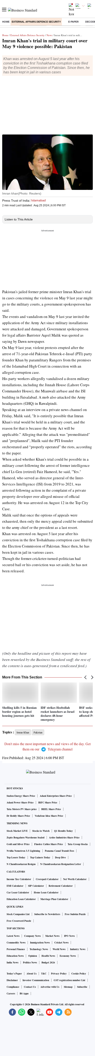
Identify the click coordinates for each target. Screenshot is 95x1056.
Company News (32, 935)
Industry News (77, 949)
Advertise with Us (49, 986)
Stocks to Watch (40, 830)
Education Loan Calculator (21, 899)
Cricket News (61, 942)
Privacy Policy (59, 973)
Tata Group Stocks (78, 844)
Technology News (39, 949)
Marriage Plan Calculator (54, 899)
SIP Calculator (36, 885)
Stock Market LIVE (17, 830)
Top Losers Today (16, 857)
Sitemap (68, 986)
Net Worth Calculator (75, 879)
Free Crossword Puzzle (19, 920)
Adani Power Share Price (20, 802)
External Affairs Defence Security (36, 21)
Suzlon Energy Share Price (21, 795)
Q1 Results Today (63, 830)
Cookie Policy (78, 973)
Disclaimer (12, 980)
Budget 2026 (48, 962)
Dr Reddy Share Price (18, 815)
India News (12, 962)
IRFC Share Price (47, 802)
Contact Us (30, 986)
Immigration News (40, 942)
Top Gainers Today (40, 857)
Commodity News (16, 942)
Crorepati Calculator (47, 879)
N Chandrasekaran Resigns (21, 864)
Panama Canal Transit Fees (59, 850)
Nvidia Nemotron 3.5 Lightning (23, 850)
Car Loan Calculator (18, 892)
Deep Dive (60, 857)
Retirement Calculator (61, 885)
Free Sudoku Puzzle (75, 914)
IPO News (69, 935)
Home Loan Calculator (46, 892)
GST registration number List (69, 980)
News (49, 35)
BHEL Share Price (51, 809)
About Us (31, 973)
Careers (11, 993)
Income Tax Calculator (19, 879)
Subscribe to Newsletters (47, 914)
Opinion (32, 955)
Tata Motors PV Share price (22, 809)
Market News (52, 935)
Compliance (13, 986)
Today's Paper (14, 973)
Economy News (68, 955)
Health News (48, 955)
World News (59, 949)
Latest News (13, 935)
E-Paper (73, 21)
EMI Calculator (15, 885)
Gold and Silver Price (18, 844)
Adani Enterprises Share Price (56, 795)
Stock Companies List (18, 914)
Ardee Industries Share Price (64, 837)
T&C (43, 973)
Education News (15, 955)
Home (6, 21)
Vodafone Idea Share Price (49, 815)
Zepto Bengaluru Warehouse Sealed (25, 837)
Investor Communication (36, 980)
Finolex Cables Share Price (48, 844)
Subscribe (82, 986)
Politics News (30, 962)
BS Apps (24, 993)
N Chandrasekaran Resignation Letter (60, 864)
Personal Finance (16, 949)
